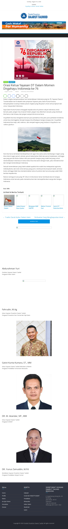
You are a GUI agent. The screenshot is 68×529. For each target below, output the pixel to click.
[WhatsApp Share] (5, 96)
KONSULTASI (34, 221)
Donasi (4, 507)
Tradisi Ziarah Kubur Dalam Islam (17, 217)
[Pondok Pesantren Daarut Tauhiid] (4, 35)
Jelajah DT (11, 82)
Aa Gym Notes (6, 501)
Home (4, 493)
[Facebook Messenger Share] (13, 96)
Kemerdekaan (30, 91)
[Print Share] (26, 96)
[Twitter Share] (17, 96)
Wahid (17, 91)
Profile (4, 496)
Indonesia (23, 91)
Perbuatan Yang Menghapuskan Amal (49, 217)
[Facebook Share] (9, 96)
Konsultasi (5, 504)
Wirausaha (27, 501)
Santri (25, 510)
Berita (5, 82)
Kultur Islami (27, 504)
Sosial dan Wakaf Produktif (31, 496)
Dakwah (26, 493)
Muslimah (26, 507)
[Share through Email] (22, 96)
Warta (3, 498)
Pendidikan (27, 498)
